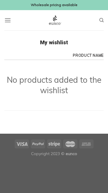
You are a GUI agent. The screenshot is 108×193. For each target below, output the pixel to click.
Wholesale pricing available (54, 5)
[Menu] (7, 20)
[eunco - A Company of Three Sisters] (54, 20)
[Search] (101, 20)
